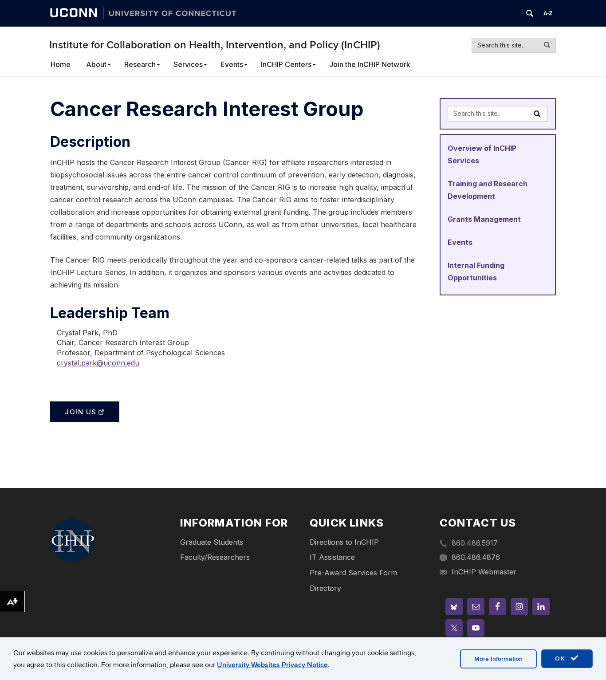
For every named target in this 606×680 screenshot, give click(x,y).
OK (561, 658)
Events (231, 64)
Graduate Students (211, 542)
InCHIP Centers (286, 64)
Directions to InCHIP (344, 542)
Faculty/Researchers (215, 557)
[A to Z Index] (548, 13)
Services (188, 64)
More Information (498, 659)
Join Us (81, 412)
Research (140, 64)
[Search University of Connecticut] (530, 13)
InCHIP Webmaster (484, 571)
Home (61, 64)
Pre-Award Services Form (353, 572)
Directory (325, 588)
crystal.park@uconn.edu (98, 362)
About (96, 64)
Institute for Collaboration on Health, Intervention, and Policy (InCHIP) (214, 45)
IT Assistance (332, 557)
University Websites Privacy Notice (272, 664)
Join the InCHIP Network (369, 64)
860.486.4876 (476, 557)
